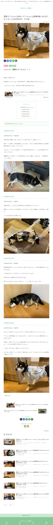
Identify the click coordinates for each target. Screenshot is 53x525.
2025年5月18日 (26, 114)
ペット (6, 65)
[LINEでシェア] (13, 61)
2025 (11, 65)
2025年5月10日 (26, 109)
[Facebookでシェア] (7, 61)
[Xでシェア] (5, 61)
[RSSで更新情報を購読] (28, 426)
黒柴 (15, 65)
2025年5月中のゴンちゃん (27, 107)
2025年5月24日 (26, 116)
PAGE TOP (27, 515)
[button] (16, 61)
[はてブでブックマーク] (10, 61)
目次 (24, 104)
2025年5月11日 (25, 111)
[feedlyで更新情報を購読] (25, 426)
